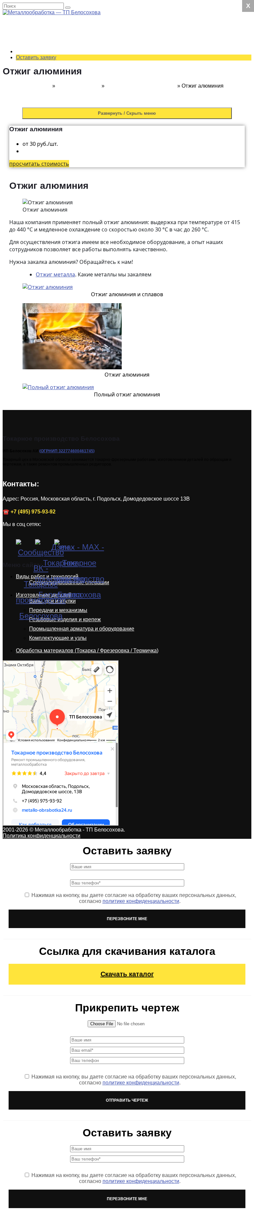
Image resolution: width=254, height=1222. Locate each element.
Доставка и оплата (118, 374)
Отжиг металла (55, 274)
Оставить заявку (36, 57)
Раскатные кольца (117, 225)
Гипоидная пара (128, 249)
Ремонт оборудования (122, 154)
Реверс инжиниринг (132, 201)
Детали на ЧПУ (113, 326)
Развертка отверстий (134, 130)
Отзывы (105, 344)
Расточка (119, 112)
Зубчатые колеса (129, 273)
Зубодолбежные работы (138, 142)
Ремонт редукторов (119, 29)
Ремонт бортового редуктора (144, 70)
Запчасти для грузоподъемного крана (154, 166)
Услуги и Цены (100, 23)
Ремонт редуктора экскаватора (146, 53)
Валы (102, 219)
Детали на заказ (101, 207)
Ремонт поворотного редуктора (147, 64)
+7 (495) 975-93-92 (59, 18)
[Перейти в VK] (24, 547)
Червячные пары (129, 243)
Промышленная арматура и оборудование (81, 628)
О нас (89, 332)
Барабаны (108, 303)
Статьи (103, 398)
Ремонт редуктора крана (138, 58)
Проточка (120, 118)
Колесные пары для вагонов (130, 297)
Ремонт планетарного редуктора (148, 410)
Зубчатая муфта (128, 279)
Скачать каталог (127, 974)
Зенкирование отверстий (139, 106)
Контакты (106, 350)
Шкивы (103, 308)
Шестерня (107, 231)
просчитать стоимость (39, 163)
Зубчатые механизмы (134, 255)
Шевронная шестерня (135, 237)
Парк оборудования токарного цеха (139, 368)
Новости (92, 386)
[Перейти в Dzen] (43, 547)
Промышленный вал (133, 183)
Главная (40, 86)
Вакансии (107, 380)
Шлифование (125, 148)
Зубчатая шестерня (132, 267)
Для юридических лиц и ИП (128, 362)
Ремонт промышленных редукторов (152, 35)
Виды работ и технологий (126, 76)
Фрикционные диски (120, 291)
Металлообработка (131, 100)
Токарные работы (130, 82)
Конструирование (117, 189)
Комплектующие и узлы (58, 638)
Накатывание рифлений (138, 124)
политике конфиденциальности (141, 901)
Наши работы (99, 427)
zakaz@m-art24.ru (58, 24)
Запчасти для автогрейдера (142, 160)
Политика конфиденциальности (41, 835)
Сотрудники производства (127, 356)
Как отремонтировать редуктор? (148, 422)
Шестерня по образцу (135, 285)
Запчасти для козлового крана (145, 172)
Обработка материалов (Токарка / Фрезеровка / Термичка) (87, 650)
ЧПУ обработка (127, 88)
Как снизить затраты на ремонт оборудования (164, 416)
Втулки (103, 213)
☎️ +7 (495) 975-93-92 (29, 511)
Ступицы (106, 314)
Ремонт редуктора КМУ (136, 41)
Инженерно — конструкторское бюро (153, 195)
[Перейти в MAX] (62, 547)
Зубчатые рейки (128, 261)
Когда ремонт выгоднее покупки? (149, 404)
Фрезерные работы (132, 94)
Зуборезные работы (133, 136)
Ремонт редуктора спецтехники (146, 47)
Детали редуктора (117, 320)
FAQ (100, 392)
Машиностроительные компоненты (151, 178)
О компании (109, 338)
